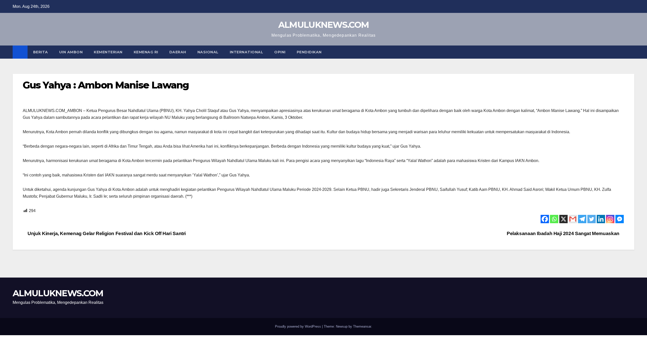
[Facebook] (545, 219)
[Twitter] (591, 219)
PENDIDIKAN (309, 52)
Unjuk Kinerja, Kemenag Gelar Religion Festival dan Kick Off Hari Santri (106, 233)
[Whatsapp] (554, 219)
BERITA (40, 52)
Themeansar (362, 326)
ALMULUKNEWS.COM (323, 24)
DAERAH (177, 52)
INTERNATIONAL (246, 52)
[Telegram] (582, 219)
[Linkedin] (601, 219)
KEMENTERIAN (108, 52)
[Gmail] (573, 219)
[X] (563, 219)
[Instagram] (610, 219)
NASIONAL (208, 52)
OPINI (280, 52)
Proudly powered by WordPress (298, 326)
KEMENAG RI (146, 52)
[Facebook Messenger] (619, 219)
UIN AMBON (71, 52)
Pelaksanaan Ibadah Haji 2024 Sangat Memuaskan (563, 233)
